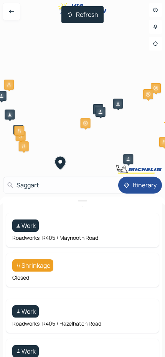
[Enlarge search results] (82, 201)
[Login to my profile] (155, 10)
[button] (9, 85)
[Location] (155, 44)
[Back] (11, 11)
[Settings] (155, 27)
